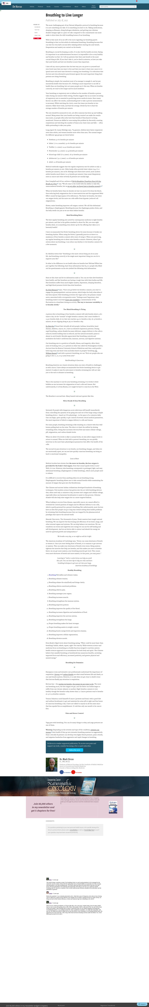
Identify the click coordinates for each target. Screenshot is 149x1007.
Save (38, 38)
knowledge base (89, 830)
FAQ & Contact (93, 6)
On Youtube (78, 772)
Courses (56, 7)
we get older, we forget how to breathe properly (84, 186)
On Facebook (67, 772)
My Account (61, 1005)
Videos (84, 7)
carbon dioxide (68, 674)
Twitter (36, 29)
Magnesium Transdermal (107, 1005)
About (76, 7)
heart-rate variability (72, 300)
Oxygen (57, 674)
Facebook (37, 27)
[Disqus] (74, 856)
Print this (37, 35)
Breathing (52, 575)
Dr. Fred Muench (52, 290)
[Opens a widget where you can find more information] (142, 1004)
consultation (74, 830)
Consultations (67, 7)
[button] (134, 6)
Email (36, 32)
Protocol (40, 7)
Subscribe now (74, 750)
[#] (17, 6)
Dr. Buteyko (50, 326)
